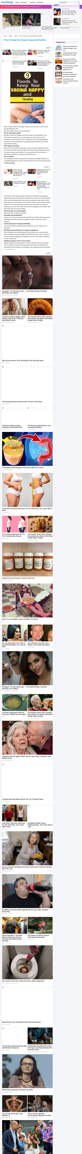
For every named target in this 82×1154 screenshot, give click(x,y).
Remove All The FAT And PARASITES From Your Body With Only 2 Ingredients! (70, 61)
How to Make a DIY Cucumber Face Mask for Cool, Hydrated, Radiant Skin (23, 6)
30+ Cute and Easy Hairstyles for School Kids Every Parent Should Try (70, 74)
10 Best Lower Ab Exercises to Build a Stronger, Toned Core (70, 48)
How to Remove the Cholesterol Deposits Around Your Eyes (70, 81)
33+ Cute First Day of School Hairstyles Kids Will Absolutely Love (70, 67)
